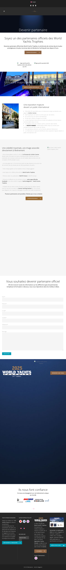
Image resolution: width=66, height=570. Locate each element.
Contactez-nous (31, 52)
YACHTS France (23, 176)
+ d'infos (39, 551)
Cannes (44, 546)
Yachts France (6, 522)
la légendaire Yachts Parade (39, 541)
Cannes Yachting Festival (24, 188)
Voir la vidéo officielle (31, 87)
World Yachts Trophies (29, 172)
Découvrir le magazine (10, 542)
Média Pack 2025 (56, 545)
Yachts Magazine (27, 181)
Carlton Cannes (32, 113)
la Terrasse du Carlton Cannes (31, 154)
